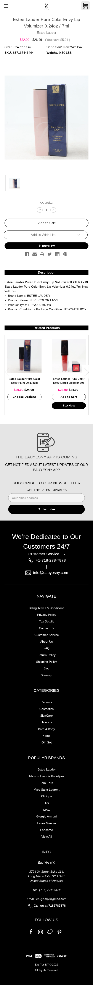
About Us (46, 641)
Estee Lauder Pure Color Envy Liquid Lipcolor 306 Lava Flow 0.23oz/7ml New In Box (69, 381)
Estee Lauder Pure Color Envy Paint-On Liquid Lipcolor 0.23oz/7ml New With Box (24, 381)
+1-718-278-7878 (51, 560)
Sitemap (46, 675)
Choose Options (24, 396)
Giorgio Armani (46, 816)
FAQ (46, 648)
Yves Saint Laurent (46, 789)
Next (86, 372)
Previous (6, 372)
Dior (46, 803)
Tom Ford (46, 783)
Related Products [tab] (47, 328)
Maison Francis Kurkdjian (46, 776)
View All (46, 836)
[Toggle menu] (6, 6)
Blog (46, 668)
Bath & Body (46, 729)
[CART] (85, 5)
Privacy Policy (46, 614)
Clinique (46, 796)
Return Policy (46, 655)
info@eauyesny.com (50, 573)
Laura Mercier (46, 823)
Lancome (46, 830)
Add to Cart (69, 396)
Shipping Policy (46, 661)
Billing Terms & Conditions (46, 608)
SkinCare (46, 715)
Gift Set (47, 742)
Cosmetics (46, 709)
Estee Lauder (46, 769)
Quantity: (46, 202)
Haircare (46, 722)
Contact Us (46, 628)
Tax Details (46, 621)
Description (46, 272)
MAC (46, 809)
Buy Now (48, 245)
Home (46, 735)
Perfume (46, 702)
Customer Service (46, 635)
